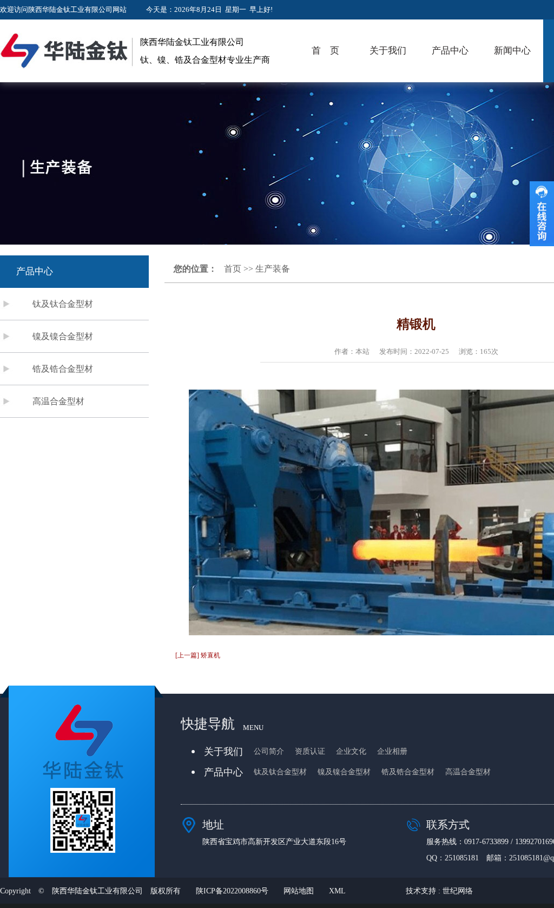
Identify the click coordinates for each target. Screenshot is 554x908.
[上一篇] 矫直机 (197, 655)
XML (337, 891)
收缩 (542, 213)
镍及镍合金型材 (62, 336)
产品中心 (450, 50)
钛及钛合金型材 (62, 303)
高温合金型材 (58, 401)
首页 (232, 268)
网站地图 (298, 891)
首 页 (325, 50)
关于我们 (388, 50)
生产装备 (272, 268)
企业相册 (392, 751)
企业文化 (351, 751)
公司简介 (269, 751)
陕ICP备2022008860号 (232, 891)
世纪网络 (458, 891)
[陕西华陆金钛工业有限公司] (66, 51)
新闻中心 (512, 50)
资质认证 (310, 751)
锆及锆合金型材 (62, 368)
